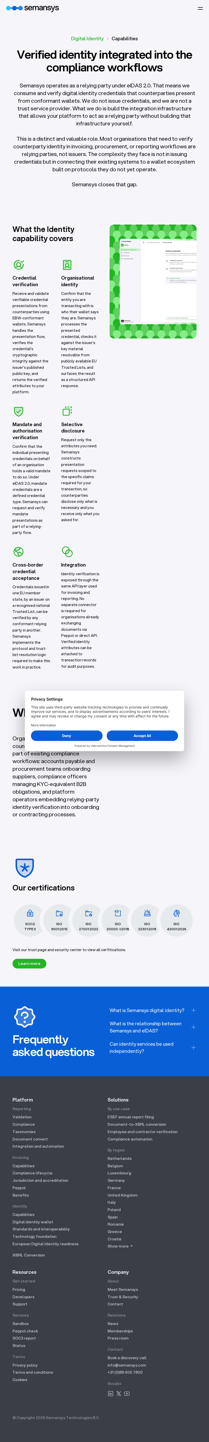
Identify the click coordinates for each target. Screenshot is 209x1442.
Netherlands (120, 1158)
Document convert (30, 1139)
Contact (115, 1304)
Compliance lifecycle (32, 1173)
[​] (111, 1394)
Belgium (115, 1166)
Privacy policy (25, 1365)
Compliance (23, 1124)
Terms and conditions (32, 1372)
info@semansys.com (127, 1365)
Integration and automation (38, 1146)
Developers (23, 1297)
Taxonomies (23, 1131)
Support (20, 1304)
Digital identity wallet (32, 1222)
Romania (116, 1224)
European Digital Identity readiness (45, 1244)
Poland (114, 1209)
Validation (22, 1117)
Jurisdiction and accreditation (40, 1180)
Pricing (18, 1289)
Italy (112, 1202)
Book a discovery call (127, 1357)
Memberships (120, 1331)
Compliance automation (130, 1139)
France (114, 1187)
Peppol (19, 1187)
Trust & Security (123, 1297)
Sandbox (20, 1323)
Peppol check (25, 1331)
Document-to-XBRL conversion (137, 1124)
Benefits (20, 1195)
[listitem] (153, 1010)
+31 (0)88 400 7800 (125, 1372)
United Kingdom (123, 1195)
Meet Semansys (123, 1289)
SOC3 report (24, 1338)
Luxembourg (119, 1173)
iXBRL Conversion (28, 1255)
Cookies (19, 1379)
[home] (32, 8)
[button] (200, 8)
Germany (116, 1180)
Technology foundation (34, 1236)
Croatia (114, 1239)
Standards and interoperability (41, 1229)
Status (18, 1345)
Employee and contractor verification (143, 1131)
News (113, 1323)
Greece (115, 1231)
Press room (118, 1338)
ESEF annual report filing (131, 1117)
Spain (113, 1217)
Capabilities (23, 1166)
